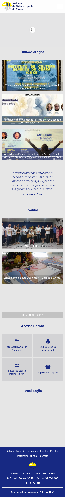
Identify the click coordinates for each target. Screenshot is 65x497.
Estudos (44, 451)
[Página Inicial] (32, 467)
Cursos (34, 451)
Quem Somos (22, 451)
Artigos (10, 451)
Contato (44, 456)
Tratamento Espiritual (27, 456)
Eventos (54, 451)
